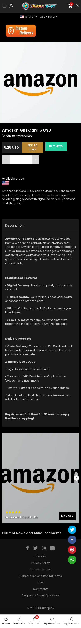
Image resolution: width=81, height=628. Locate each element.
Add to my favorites (18, 136)
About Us (40, 557)
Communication (41, 569)
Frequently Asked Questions (40, 595)
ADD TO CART (32, 147)
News (40, 582)
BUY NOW (56, 146)
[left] (4, 478)
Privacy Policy (40, 563)
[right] (76, 478)
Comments (40, 589)
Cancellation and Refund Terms (40, 576)
